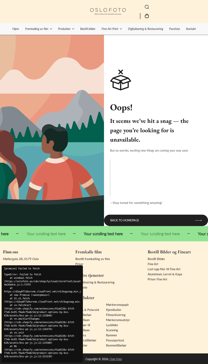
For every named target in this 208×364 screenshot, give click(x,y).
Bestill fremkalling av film (92, 259)
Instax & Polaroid (87, 310)
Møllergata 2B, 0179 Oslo (21, 259)
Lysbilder (112, 325)
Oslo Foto (116, 359)
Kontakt (191, 29)
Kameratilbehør (85, 340)
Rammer (111, 335)
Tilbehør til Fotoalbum (82, 327)
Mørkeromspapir (117, 304)
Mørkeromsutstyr (118, 320)
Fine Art (153, 264)
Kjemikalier (113, 310)
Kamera (80, 335)
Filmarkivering (116, 315)
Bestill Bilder (156, 259)
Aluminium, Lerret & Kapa (165, 274)
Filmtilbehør (83, 315)
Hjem (15, 29)
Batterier (81, 345)
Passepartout (115, 340)
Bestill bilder (87, 29)
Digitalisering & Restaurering (145, 29)
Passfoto (174, 29)
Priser (79, 264)
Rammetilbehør (116, 345)
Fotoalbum (82, 320)
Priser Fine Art (157, 279)
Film (78, 304)
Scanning (112, 330)
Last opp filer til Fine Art (164, 269)
